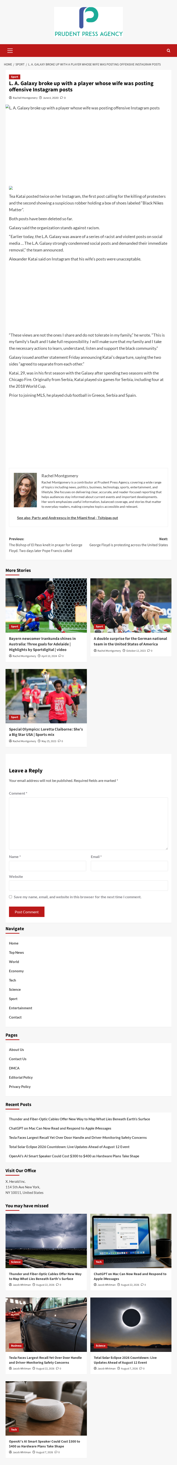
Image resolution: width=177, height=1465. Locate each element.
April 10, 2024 (49, 656)
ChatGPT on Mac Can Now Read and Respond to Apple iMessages (60, 1128)
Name (15, 856)
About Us (16, 1049)
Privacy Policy (20, 1086)
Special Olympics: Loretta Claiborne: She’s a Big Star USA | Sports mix (46, 732)
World (14, 962)
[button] (10, 50)
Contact (15, 1017)
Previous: (45, 544)
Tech (12, 980)
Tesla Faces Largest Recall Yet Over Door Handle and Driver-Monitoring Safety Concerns (78, 1137)
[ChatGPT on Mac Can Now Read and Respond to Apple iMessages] (131, 1241)
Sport (14, 77)
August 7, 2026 (129, 1369)
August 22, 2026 (45, 1285)
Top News (16, 952)
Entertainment (20, 1008)
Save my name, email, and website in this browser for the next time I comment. (78, 897)
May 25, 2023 (48, 741)
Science (15, 989)
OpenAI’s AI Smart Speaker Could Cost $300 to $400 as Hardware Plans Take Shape (74, 1156)
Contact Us (18, 1059)
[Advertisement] (88, 149)
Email (96, 856)
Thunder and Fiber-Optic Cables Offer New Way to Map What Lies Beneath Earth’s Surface (79, 1119)
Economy (16, 971)
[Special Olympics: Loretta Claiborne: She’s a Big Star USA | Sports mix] (46, 696)
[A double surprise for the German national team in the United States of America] (131, 605)
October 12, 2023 (136, 651)
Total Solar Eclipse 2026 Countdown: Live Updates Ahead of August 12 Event (69, 1147)
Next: (128, 542)
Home (13, 943)
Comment (18, 793)
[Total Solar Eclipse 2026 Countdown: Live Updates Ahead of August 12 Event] (131, 1325)
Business (16, 1346)
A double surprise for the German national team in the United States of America (130, 641)
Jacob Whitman (22, 1285)
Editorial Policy (21, 1077)
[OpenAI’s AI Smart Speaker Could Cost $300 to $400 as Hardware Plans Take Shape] (46, 1408)
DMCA (14, 1068)
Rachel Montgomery (25, 97)
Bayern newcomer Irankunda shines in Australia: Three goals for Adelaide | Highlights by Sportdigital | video (42, 644)
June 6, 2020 (51, 97)
